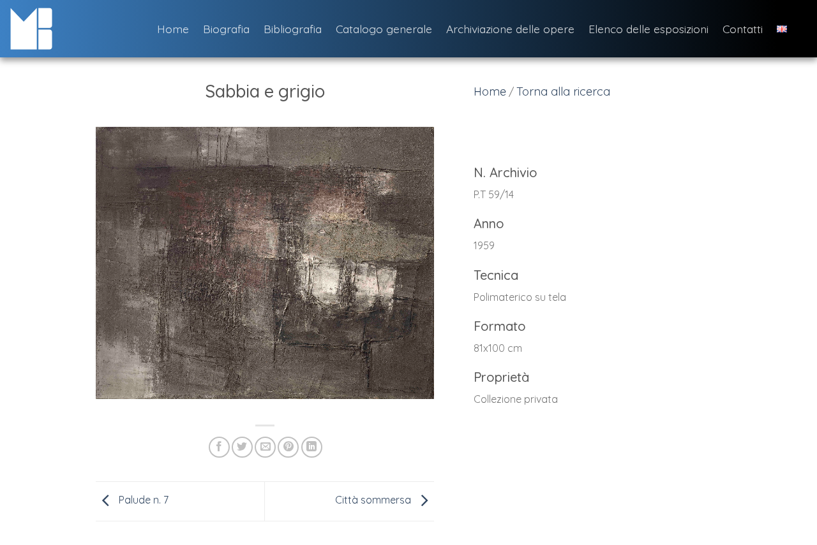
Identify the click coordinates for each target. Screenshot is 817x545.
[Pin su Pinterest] (288, 447)
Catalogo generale (384, 29)
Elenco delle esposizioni (648, 29)
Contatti (743, 29)
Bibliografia (293, 29)
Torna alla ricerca (563, 91)
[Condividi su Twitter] (242, 447)
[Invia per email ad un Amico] (265, 447)
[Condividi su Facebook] (219, 447)
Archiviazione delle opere (510, 29)
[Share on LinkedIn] (311, 447)
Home (173, 29)
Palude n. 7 (142, 500)
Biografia (226, 29)
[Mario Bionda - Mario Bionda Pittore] (74, 28)
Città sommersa (374, 500)
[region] (610, 293)
